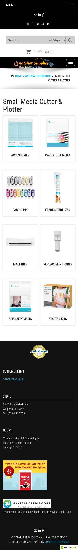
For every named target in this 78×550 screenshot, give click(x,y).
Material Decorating (38, 76)
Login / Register (37, 24)
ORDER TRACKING (13, 379)
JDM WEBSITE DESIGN (57, 541)
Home (18, 76)
